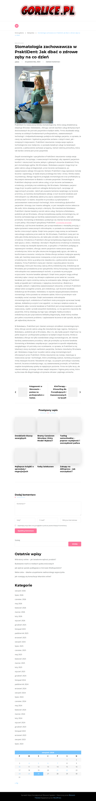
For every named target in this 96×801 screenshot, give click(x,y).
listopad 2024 (20, 680)
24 (19, 774)
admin (17, 62)
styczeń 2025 (20, 671)
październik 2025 (21, 633)
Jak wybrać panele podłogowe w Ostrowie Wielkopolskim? (38, 568)
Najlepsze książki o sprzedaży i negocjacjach (24, 469)
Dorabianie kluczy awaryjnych (24, 437)
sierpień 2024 (20, 693)
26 (38, 774)
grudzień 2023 (20, 727)
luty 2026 (18, 616)
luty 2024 (18, 718)
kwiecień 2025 (20, 659)
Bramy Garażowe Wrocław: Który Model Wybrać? (45, 438)
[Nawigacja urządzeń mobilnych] (17, 26)
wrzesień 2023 (20, 735)
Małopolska (19, 43)
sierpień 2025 (20, 642)
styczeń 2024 (20, 722)
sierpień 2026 (20, 591)
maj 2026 (18, 603)
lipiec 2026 (19, 595)
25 (29, 774)
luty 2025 (18, 667)
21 (57, 770)
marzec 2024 (20, 714)
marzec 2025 (20, 663)
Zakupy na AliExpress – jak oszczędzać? (67, 469)
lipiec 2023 (19, 744)
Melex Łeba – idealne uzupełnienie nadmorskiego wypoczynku (40, 572)
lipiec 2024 (19, 697)
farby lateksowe (45, 466)
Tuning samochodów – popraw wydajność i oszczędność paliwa (70, 439)
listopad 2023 (20, 731)
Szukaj (17, 540)
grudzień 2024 (20, 676)
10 (19, 767)
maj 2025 (18, 654)
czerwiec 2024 (20, 701)
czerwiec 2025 (20, 650)
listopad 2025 (20, 629)
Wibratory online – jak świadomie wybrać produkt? (35, 559)
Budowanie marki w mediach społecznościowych (34, 564)
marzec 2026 (20, 612)
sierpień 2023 (20, 739)
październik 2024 (21, 684)
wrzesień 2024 (20, 688)
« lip (16, 783)
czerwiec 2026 (20, 599)
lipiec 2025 (19, 646)
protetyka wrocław (63, 222)
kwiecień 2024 (20, 710)
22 (67, 770)
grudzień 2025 (20, 625)
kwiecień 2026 (20, 608)
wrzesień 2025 (20, 637)
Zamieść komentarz (53, 62)
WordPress (57, 798)
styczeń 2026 (20, 620)
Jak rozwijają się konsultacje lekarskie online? (33, 576)
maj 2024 (18, 705)
